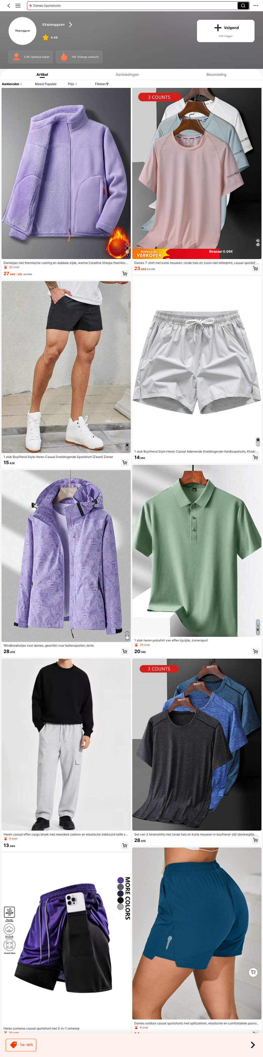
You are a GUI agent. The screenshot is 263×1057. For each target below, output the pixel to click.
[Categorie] (18, 5)
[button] (8, 5)
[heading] (115, 25)
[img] (196, 254)
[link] (23, 31)
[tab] (41, 74)
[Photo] (16, 57)
